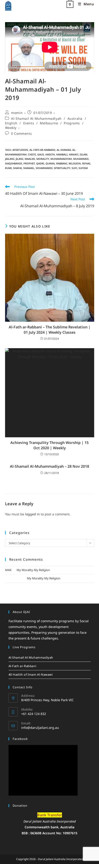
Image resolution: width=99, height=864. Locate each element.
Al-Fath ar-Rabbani (42, 150)
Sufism (83, 168)
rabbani (61, 163)
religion (75, 163)
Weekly (11, 128)
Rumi (8, 168)
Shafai (17, 168)
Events (28, 123)
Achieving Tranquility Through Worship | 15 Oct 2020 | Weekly (49, 445)
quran (50, 163)
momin (17, 113)
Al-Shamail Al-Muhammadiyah (36, 118)
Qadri (40, 163)
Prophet (29, 163)
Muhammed (81, 159)
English (11, 123)
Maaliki (30, 159)
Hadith (50, 154)
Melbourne (49, 123)
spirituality (62, 168)
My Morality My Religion (33, 570)
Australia (74, 118)
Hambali (61, 154)
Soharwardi (44, 168)
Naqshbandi (13, 163)
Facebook (20, 739)
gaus (40, 154)
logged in (32, 514)
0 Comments (21, 133)
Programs (72, 123)
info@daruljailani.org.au (40, 727)
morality (42, 159)
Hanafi (73, 154)
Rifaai (86, 163)
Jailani (9, 159)
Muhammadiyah (61, 159)
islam (83, 154)
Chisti (32, 154)
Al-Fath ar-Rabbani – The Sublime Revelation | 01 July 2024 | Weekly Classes (49, 329)
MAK (8, 570)
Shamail (28, 168)
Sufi (74, 168)
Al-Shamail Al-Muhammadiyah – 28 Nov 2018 (49, 466)
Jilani (19, 159)
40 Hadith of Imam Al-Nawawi (31, 674)
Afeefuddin (20, 150)
